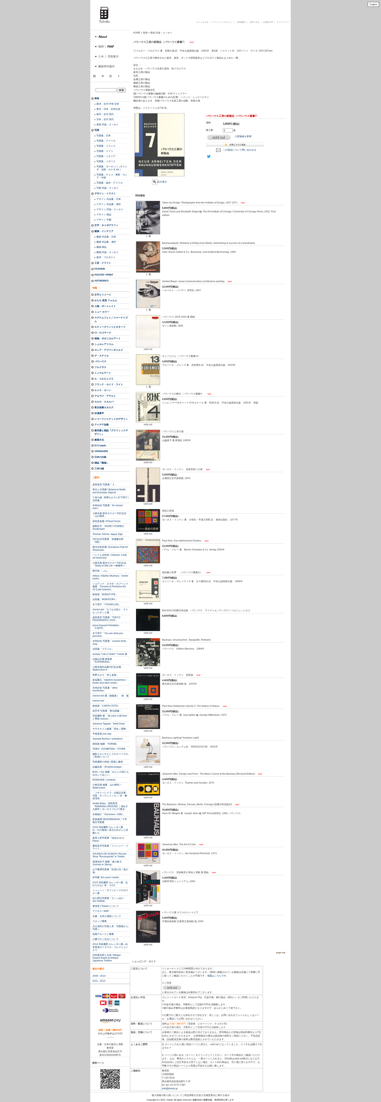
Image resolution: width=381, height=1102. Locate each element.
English (373, 4)
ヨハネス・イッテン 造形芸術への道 (182, 469)
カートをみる (202, 22)
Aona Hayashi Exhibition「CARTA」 (105, 627)
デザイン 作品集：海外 (108, 204)
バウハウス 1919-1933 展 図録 (178, 316)
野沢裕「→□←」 (101, 570)
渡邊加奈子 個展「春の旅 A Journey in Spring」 (106, 863)
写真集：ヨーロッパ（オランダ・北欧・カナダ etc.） (111, 168)
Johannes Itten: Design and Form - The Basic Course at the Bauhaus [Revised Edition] (208, 773)
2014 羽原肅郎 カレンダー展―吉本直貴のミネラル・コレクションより (110, 947)
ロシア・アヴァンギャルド (108, 350)
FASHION (99, 268)
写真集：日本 (103, 135)
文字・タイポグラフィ (106, 225)
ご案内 (95, 477)
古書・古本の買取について (106, 916)
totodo (92, 2)
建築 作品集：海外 (106, 242)
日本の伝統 (100, 457)
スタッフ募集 (99, 921)
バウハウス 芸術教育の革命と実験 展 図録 (185, 872)
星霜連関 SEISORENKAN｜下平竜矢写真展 (109, 820)
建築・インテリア (104, 231)
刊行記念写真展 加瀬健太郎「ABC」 (107, 540)
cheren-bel (98, 700)
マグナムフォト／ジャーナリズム (111, 319)
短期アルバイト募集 (103, 934)
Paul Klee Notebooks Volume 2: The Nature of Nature (191, 706)
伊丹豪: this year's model (105, 877)
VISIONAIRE (101, 451)
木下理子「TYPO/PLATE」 (106, 604)
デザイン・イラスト (105, 193)
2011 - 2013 (98, 980)
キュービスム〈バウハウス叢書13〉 (181, 356)
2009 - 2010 (99, 976)
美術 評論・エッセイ (107, 124)
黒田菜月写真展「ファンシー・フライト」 (110, 847)
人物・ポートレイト (105, 306)
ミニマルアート (102, 373)
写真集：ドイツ (104, 151)
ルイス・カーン (102, 390)
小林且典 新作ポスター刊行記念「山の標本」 (109, 514)
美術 (96, 98)
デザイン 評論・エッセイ (109, 209)
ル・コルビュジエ (104, 378)
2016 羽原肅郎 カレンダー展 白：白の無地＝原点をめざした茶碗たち (110, 830)
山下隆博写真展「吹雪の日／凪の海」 (110, 871)
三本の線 (99, 468)
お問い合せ (254, 22)
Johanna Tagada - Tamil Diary (108, 723)
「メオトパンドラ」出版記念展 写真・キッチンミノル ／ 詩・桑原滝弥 (110, 795)
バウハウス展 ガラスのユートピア (180, 912)
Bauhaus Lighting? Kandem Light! (180, 737)
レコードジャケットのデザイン (111, 419)
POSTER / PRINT (103, 274)
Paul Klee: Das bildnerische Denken (182, 540)
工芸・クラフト (102, 263)
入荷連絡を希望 (243, 136)
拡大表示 (162, 181)
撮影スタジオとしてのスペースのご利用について (110, 755)
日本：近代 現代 (105, 119)
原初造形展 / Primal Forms (106, 521)
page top (280, 952)
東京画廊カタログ (104, 407)
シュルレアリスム (104, 344)
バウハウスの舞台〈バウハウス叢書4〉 (183, 393)
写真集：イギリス (105, 161)
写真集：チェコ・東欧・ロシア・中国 (111, 176)
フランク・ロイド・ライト (108, 384)
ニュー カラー (101, 311)
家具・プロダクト (105, 257)
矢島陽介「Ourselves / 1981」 (108, 814)
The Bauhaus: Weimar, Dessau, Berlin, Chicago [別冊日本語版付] (197, 804)
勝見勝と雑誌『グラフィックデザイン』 (111, 432)
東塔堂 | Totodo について (105, 906)
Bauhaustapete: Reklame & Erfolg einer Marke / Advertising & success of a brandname (208, 243)
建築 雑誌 (101, 247)
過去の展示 (98, 968)
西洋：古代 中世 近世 (107, 104)
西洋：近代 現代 (105, 114)
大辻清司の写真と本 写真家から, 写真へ (110, 927)
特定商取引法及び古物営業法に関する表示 (207, 1095)
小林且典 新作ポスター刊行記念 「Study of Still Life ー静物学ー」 (110, 564)
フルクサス (100, 367)
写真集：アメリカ (105, 140)
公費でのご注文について (105, 939)
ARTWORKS (101, 280)
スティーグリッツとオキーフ (109, 327)
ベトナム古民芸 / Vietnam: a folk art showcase (109, 556)
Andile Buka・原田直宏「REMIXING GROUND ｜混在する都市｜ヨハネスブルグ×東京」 (110, 806)
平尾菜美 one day (101, 733)
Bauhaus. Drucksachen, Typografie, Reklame (186, 639)
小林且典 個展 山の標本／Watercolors (107, 786)
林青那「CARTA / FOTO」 (106, 705)
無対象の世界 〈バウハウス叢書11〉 (183, 572)
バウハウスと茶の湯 (173, 431)
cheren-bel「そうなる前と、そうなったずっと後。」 (110, 611)
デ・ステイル (101, 355)
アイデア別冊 (101, 424)
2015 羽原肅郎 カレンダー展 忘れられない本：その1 (110, 884)
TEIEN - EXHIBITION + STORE (108, 748)
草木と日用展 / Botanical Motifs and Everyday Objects (109, 491)
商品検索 (110, 86)
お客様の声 (268, 22)
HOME (136, 32)
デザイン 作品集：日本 (108, 199)
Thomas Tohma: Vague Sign (107, 534)
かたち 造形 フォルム (105, 300)
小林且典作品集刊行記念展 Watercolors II (106, 668)
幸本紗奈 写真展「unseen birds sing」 (109, 642)
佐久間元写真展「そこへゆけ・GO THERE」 (109, 899)
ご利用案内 (241, 22)
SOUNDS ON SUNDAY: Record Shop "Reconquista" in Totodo (109, 855)
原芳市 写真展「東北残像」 (107, 710)
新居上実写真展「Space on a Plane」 (108, 839)
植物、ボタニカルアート (107, 338)
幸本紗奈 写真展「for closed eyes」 (107, 507)
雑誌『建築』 (101, 462)
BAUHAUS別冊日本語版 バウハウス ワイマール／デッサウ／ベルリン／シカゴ (206, 610)
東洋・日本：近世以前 (108, 109)
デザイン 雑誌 (103, 214)
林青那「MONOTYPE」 (105, 594)
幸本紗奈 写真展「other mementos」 (105, 689)
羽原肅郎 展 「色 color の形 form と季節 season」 (109, 717)
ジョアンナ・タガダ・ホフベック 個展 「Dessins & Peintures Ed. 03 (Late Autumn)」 (110, 586)
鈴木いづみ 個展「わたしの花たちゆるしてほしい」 (110, 773)
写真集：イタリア (105, 156)
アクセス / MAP (100, 911)
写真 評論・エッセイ (107, 188)
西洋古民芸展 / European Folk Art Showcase (110, 548)
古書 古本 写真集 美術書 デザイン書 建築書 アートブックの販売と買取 (195, 9)
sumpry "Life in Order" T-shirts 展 (109, 654)
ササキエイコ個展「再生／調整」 (110, 728)
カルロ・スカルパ (104, 401)
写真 (96, 130)
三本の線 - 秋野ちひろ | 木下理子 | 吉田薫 (110, 499)
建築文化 (99, 439)
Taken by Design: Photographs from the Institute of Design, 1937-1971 (200, 202)
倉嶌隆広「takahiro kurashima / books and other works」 (109, 681)
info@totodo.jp (170, 1088)
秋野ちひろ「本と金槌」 (105, 675)
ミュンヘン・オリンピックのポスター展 (110, 891)
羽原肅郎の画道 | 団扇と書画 (107, 761)
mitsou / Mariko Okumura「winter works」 (110, 577)
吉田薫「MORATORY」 (105, 599)
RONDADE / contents (103, 779)
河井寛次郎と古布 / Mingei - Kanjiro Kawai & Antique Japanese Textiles (107, 958)
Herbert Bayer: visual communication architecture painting (193, 281)
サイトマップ (283, 22)
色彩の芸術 (168, 510)
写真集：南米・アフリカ (109, 182)
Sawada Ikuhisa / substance (107, 738)
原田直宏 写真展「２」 (104, 484)
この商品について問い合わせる (239, 150)
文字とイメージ (102, 294)
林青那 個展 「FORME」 (105, 744)
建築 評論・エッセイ (107, 252)
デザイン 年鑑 (103, 219)
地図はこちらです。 (218, 975)
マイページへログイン (222, 22)
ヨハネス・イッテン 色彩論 (178, 675)
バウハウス (100, 361)
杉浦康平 (99, 413)
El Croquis (100, 445)
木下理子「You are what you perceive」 (107, 634)
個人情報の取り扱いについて (167, 1095)
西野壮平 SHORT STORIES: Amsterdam (108, 527)
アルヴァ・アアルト (105, 396)
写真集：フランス (105, 146)
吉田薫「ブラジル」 (103, 649)
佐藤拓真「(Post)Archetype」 (108, 767)
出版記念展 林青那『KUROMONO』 (102, 660)
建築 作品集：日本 (106, 236)
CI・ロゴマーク (102, 332)
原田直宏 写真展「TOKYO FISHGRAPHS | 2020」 (106, 619)
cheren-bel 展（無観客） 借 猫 (110, 695)
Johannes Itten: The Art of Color (179, 844)
